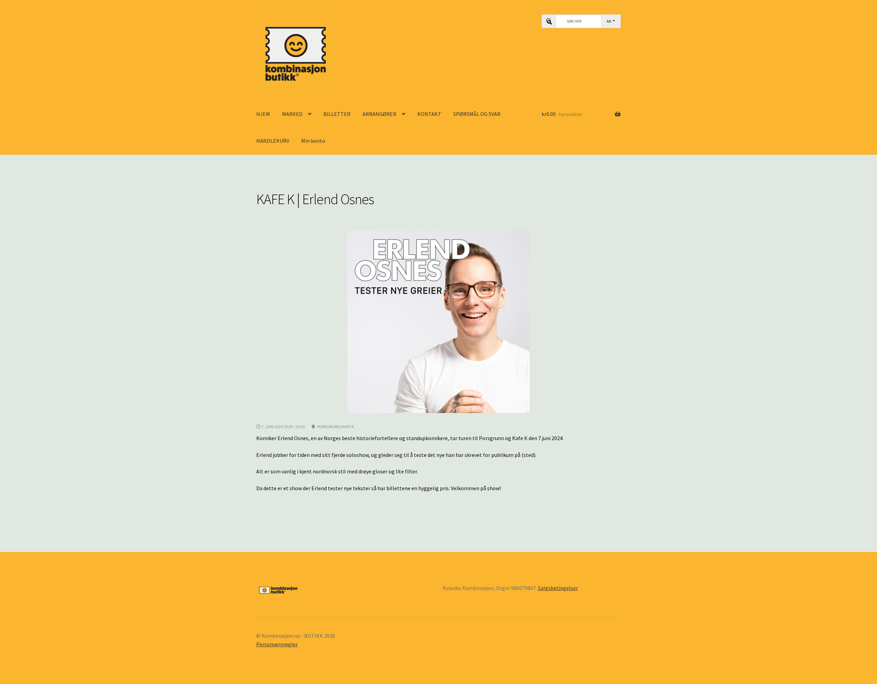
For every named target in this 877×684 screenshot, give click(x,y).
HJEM (263, 113)
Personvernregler (277, 644)
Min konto (313, 140)
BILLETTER (336, 113)
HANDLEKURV (272, 140)
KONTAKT (429, 113)
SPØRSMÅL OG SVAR (477, 113)
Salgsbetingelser (558, 588)
